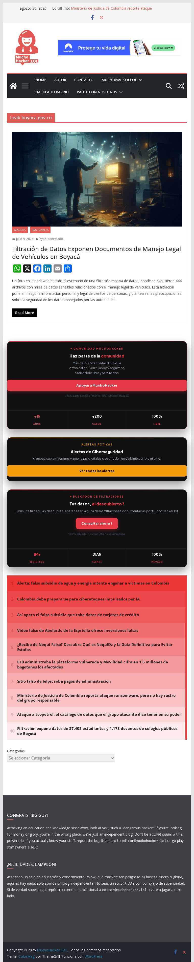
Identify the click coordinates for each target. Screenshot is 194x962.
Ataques (20, 230)
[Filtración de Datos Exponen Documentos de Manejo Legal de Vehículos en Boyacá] (97, 179)
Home (40, 79)
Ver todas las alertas (96, 471)
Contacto (83, 79)
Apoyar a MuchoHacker (96, 385)
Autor (60, 79)
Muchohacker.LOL (119, 79)
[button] (139, 79)
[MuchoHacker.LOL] (13, 86)
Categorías (16, 751)
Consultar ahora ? (96, 523)
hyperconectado (51, 239)
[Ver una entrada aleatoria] (181, 86)
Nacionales (40, 230)
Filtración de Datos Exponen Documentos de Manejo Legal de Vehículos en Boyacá (96, 252)
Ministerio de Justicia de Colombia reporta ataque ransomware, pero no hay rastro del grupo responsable (116, 11)
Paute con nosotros (97, 92)
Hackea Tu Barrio (52, 92)
